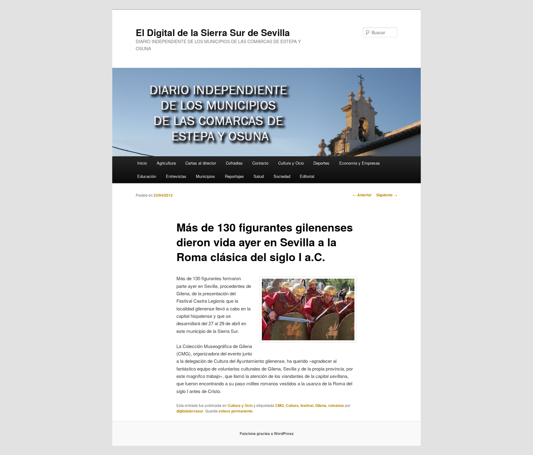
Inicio (142, 163)
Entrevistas (176, 176)
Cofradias (234, 163)
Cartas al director (200, 163)
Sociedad (282, 176)
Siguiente (386, 195)
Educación (146, 176)
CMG (279, 405)
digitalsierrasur (189, 411)
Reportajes (234, 176)
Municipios (205, 176)
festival (306, 405)
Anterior (362, 195)
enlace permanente (236, 411)
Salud (259, 176)
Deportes (321, 163)
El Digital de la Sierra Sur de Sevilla (213, 32)
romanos (336, 405)
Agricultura (166, 163)
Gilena (320, 405)
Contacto (260, 163)
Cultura (292, 405)
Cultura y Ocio (291, 163)
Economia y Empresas (359, 163)
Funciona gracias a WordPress (267, 433)
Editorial (307, 176)
